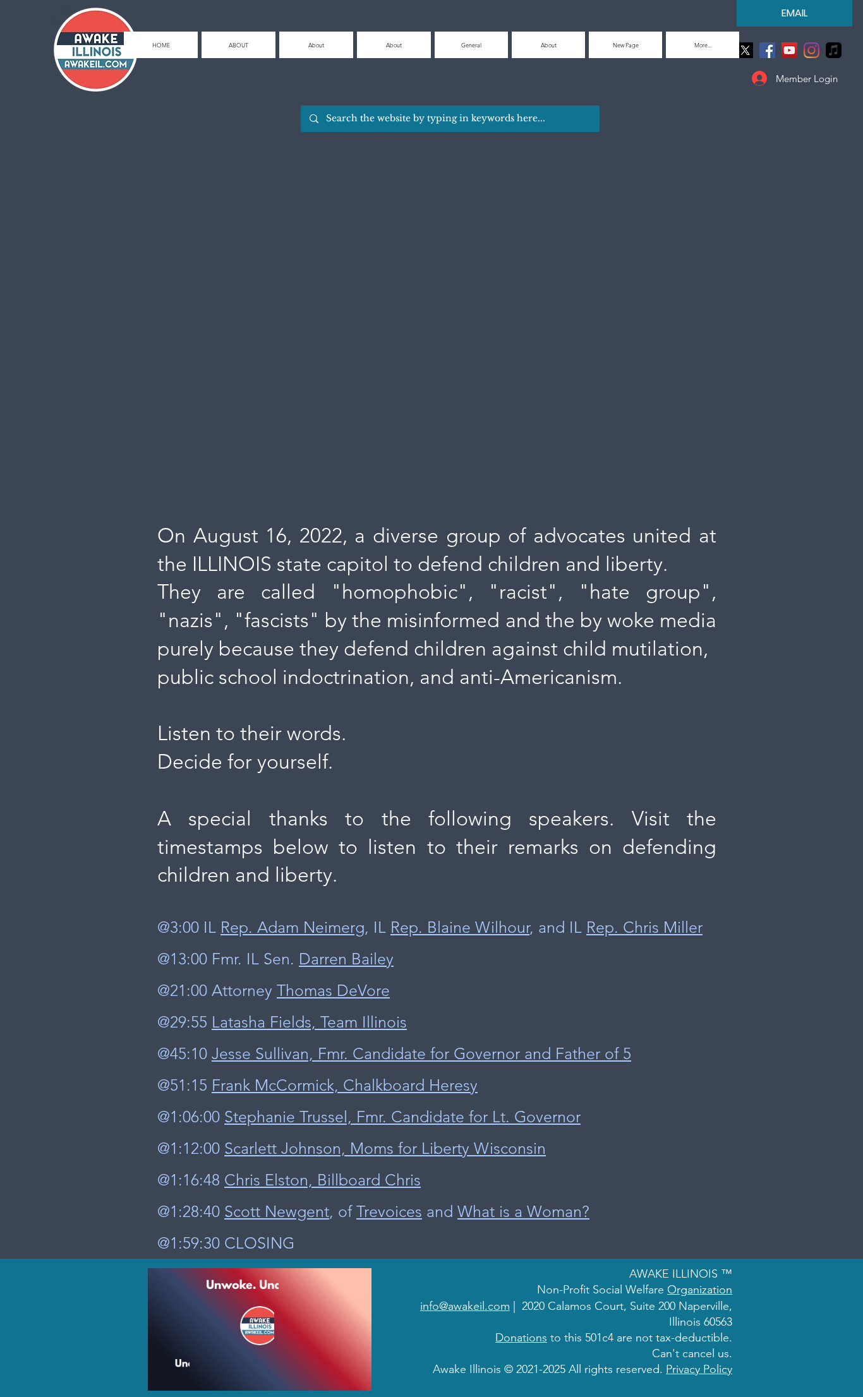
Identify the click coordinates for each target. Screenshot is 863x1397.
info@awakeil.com (465, 1306)
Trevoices (389, 1211)
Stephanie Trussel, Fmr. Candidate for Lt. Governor (402, 1116)
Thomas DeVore (333, 990)
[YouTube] (789, 50)
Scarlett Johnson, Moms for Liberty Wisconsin (385, 1148)
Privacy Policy (699, 1369)
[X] (745, 50)
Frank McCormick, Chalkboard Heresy (345, 1085)
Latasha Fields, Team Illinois (309, 1021)
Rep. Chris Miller (644, 927)
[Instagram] (811, 50)
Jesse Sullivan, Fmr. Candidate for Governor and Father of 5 (421, 1053)
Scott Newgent (276, 1211)
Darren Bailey (346, 958)
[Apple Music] (834, 50)
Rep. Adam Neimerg (292, 927)
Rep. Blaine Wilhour (459, 927)
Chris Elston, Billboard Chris (322, 1179)
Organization (699, 1290)
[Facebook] (767, 50)
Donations (521, 1338)
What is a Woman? (523, 1211)
